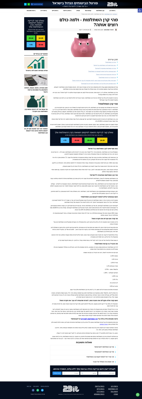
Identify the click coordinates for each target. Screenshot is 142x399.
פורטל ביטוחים (104, 324)
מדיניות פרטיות (45, 386)
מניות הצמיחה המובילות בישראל (37, 70)
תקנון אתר (36, 386)
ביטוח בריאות (67, 10)
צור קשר (29, 386)
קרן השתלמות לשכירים (89, 319)
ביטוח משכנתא (31, 10)
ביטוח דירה (43, 10)
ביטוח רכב (112, 10)
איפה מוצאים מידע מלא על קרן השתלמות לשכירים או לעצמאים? (98, 83)
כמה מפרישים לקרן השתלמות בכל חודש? (105, 65)
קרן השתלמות (100, 10)
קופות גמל (88, 10)
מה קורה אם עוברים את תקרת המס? (106, 74)
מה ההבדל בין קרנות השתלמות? (107, 77)
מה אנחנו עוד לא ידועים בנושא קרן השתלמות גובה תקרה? (36, 110)
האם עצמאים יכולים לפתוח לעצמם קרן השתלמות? (102, 71)
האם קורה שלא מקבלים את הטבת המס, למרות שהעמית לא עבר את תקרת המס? (94, 80)
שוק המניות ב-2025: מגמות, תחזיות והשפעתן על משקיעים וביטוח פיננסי (36, 90)
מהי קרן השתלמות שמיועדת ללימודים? (105, 68)
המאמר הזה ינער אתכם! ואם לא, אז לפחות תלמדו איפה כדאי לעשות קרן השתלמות (36, 131)
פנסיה (78, 10)
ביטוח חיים (55, 10)
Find (32, 4)
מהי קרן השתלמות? (110, 62)
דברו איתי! (57, 373)
